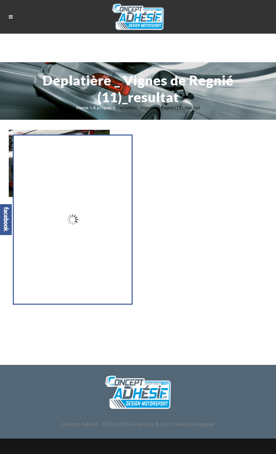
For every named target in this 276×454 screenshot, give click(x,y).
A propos (102, 107)
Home (82, 107)
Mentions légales (195, 424)
